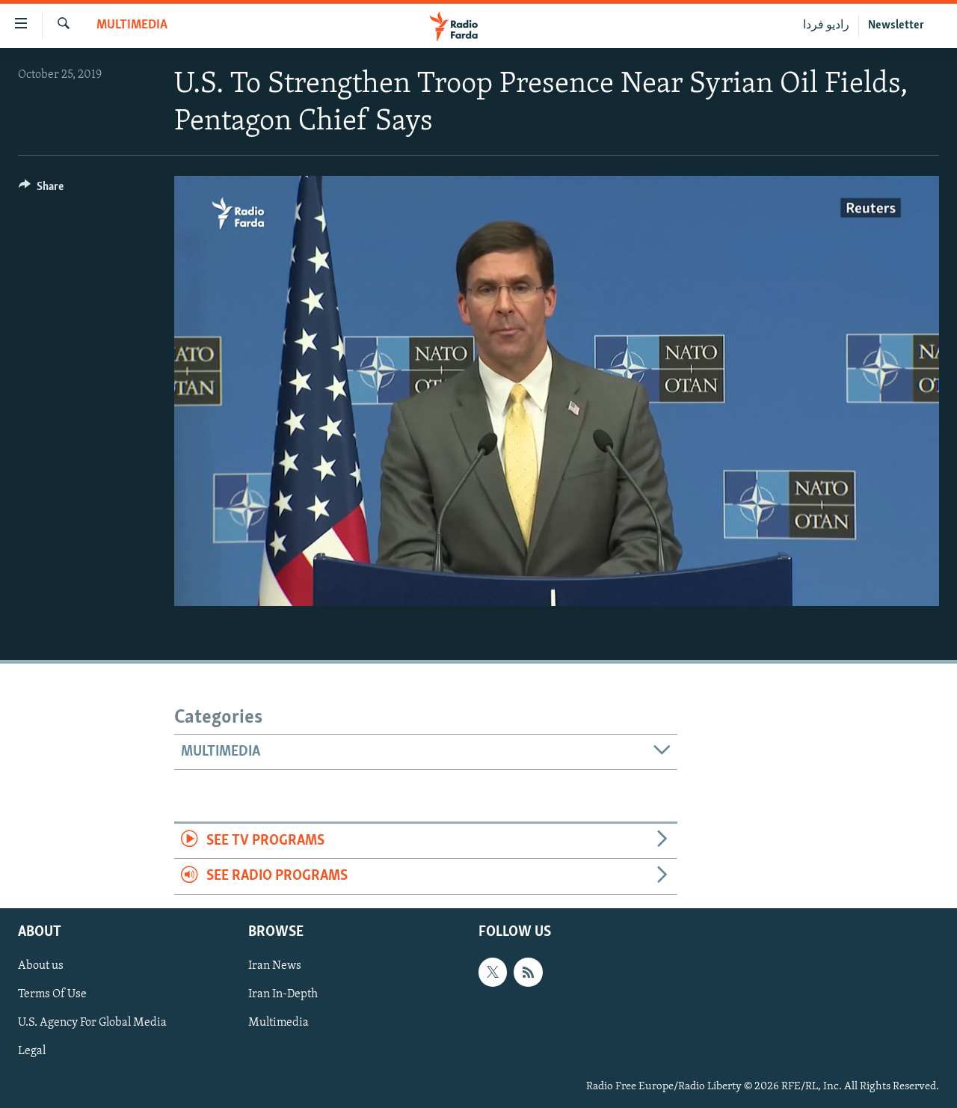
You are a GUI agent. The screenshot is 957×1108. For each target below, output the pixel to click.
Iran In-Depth (283, 994)
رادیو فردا (826, 25)
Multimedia (131, 25)
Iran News (274, 966)
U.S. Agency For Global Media (92, 1023)
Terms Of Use (52, 994)
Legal (32, 1051)
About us (41, 966)
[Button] (41, 190)
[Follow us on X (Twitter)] (492, 972)
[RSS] (528, 972)
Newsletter (896, 25)
